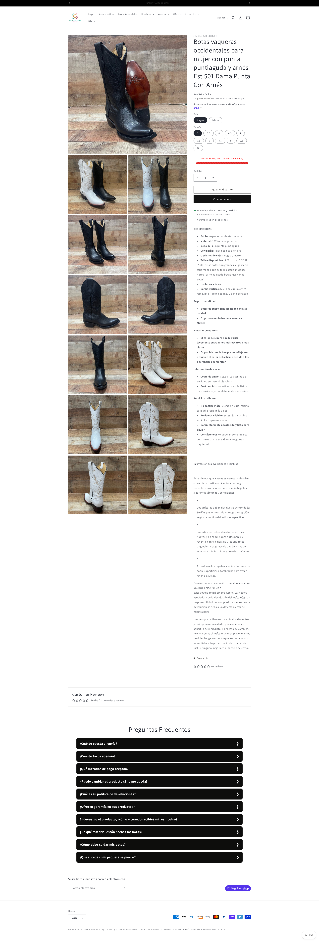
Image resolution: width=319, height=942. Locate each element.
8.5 (220, 140)
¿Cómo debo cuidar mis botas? (103, 844)
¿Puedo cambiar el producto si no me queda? (113, 781)
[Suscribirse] (124, 888)
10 (198, 148)
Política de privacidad (150, 929)
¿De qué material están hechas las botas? (111, 832)
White (215, 120)
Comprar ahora (222, 199)
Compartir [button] (202, 658)
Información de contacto (214, 929)
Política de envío (192, 929)
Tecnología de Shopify (105, 929)
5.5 (208, 133)
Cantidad (198, 171)
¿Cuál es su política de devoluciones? (108, 794)
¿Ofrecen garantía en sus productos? (107, 806)
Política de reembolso (128, 929)
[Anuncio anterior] (69, 3)
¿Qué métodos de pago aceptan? (104, 769)
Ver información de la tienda (212, 219)
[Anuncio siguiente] (249, 3)
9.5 (241, 140)
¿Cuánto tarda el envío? (97, 756)
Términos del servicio (172, 929)
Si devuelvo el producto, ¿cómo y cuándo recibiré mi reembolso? (128, 819)
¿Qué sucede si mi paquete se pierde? (108, 857)
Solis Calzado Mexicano (85, 929)
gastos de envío (204, 98)
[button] (147, 14)
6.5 (230, 133)
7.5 (198, 140)
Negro (200, 120)
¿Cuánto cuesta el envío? (98, 743)
